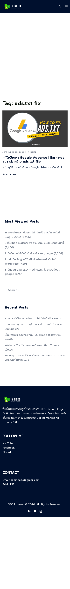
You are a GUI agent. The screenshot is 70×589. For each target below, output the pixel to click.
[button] (59, 6)
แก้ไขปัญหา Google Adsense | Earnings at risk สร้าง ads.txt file (33, 159)
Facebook (8, 448)
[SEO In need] (12, 6)
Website (32, 152)
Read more (9, 174)
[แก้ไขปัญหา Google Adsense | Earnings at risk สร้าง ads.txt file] (35, 129)
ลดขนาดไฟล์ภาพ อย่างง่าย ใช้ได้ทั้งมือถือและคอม (33, 319)
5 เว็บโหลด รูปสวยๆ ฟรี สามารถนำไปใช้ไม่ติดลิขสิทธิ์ (34, 243)
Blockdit (7, 452)
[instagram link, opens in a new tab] (41, 511)
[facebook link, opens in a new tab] (29, 511)
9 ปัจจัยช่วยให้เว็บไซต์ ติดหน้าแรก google (29, 253)
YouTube (7, 443)
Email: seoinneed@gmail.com (20, 480)
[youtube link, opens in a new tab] (35, 511)
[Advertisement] (35, 62)
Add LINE (8, 484)
